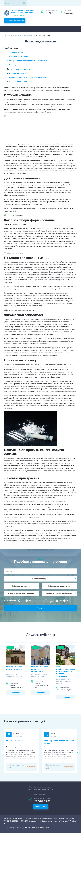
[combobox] (69, 13)
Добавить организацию (15, 20)
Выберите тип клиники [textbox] (21, 586)
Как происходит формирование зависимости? (28, 61)
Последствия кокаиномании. (21, 65)
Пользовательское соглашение (41, 787)
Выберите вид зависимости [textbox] (59, 586)
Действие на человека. (18, 56)
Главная (5, 35)
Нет (30, 600)
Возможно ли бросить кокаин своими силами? (28, 77)
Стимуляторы (27, 35)
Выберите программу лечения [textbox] (21, 593)
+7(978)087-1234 (52, 13)
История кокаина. (15, 52)
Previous (3, 752)
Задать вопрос (40, 806)
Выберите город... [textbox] (40, 579)
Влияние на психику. (17, 73)
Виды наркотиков (14, 35)
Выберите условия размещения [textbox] (59, 593)
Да (23, 600)
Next (77, 752)
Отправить (40, 608)
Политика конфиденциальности (40, 789)
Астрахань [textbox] (68, 13)
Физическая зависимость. (19, 69)
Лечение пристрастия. (18, 82)
